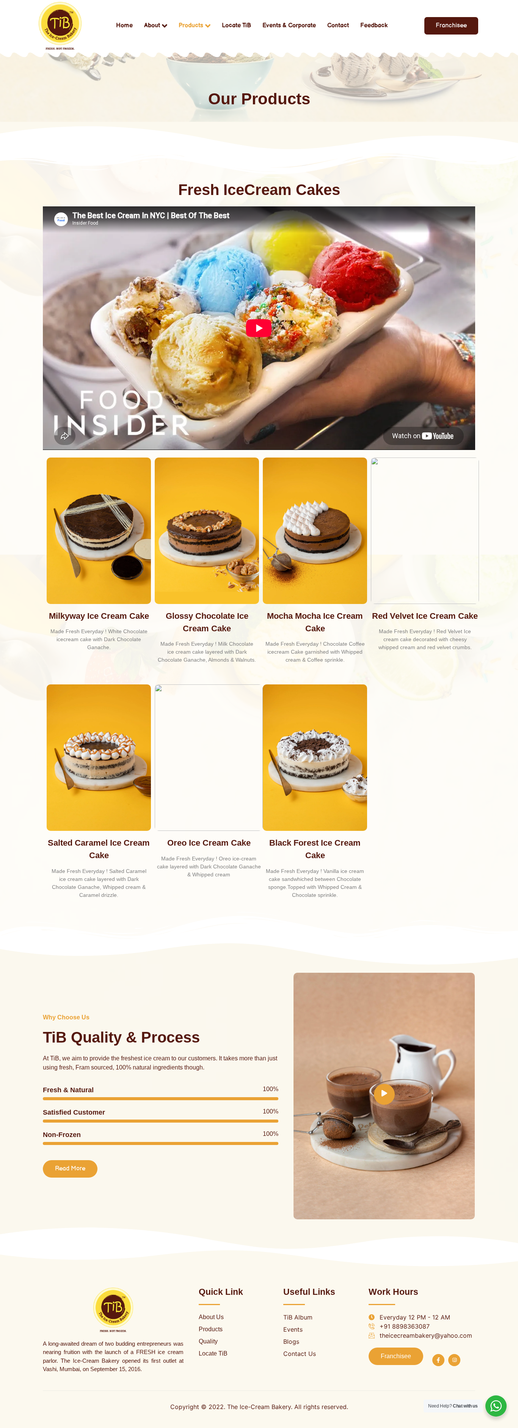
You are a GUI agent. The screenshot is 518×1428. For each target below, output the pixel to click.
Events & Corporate (289, 25)
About (152, 25)
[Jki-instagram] (454, 1360)
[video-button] (384, 1094)
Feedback (374, 25)
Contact (338, 25)
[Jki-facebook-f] (438, 1360)
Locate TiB (236, 25)
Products (191, 25)
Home (124, 25)
